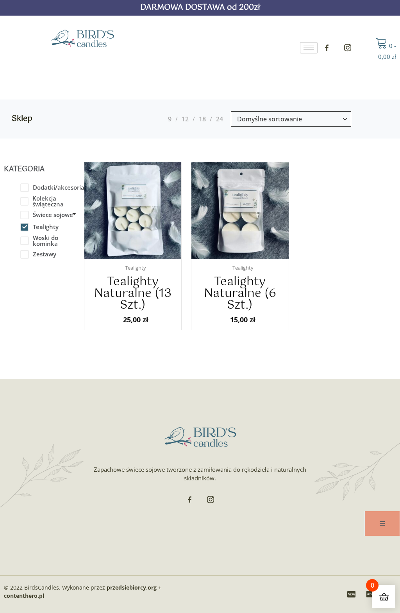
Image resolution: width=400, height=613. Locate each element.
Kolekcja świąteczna (48, 201)
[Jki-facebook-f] (326, 47)
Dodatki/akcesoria (58, 187)
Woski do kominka (45, 241)
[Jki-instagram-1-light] (347, 47)
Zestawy (44, 254)
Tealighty (46, 227)
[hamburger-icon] (309, 47)
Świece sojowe (53, 215)
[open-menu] (382, 523)
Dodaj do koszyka (140, 257)
